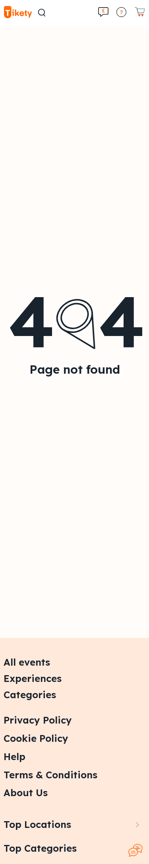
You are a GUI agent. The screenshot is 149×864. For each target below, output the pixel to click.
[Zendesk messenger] (135, 850)
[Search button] (41, 12)
